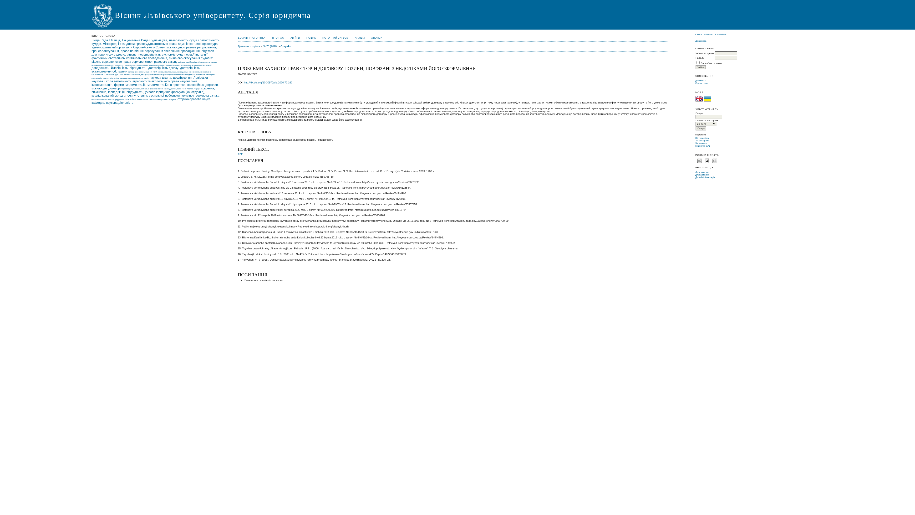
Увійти (295, 37)
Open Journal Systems (711, 34)
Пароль (700, 58)
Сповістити (701, 83)
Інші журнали (703, 145)
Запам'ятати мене (711, 63)
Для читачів (701, 172)
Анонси (376, 37)
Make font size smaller (699, 160)
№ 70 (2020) (270, 46)
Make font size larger (714, 160)
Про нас (278, 37)
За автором (702, 140)
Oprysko (285, 46)
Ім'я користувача (705, 53)
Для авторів (702, 174)
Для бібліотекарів (705, 177)
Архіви (360, 37)
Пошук (311, 37)
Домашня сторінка (251, 37)
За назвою (701, 143)
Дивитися (700, 80)
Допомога (701, 41)
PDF (240, 154)
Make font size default (707, 160)
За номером (702, 138)
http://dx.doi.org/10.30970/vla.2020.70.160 (268, 82)
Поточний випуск (335, 37)
